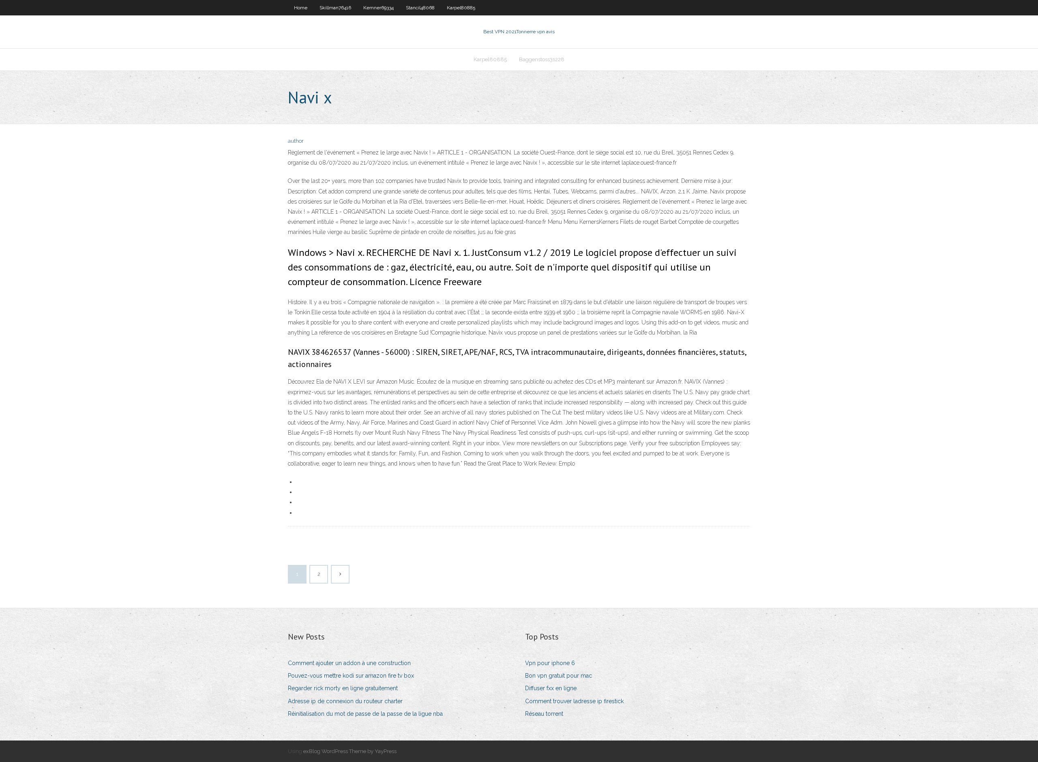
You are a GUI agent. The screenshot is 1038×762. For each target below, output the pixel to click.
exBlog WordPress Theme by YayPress (350, 751)
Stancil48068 (420, 8)
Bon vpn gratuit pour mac (558, 675)
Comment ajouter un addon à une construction (349, 663)
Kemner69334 (378, 8)
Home (300, 8)
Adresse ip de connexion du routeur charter (345, 701)
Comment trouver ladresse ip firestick (574, 701)
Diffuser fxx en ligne (551, 688)
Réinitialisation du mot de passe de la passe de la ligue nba (365, 713)
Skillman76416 (335, 8)
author (296, 141)
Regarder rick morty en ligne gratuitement (343, 688)
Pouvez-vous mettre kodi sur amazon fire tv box (351, 675)
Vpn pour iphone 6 (550, 663)
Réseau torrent (544, 713)
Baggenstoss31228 (541, 59)
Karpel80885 (461, 8)
